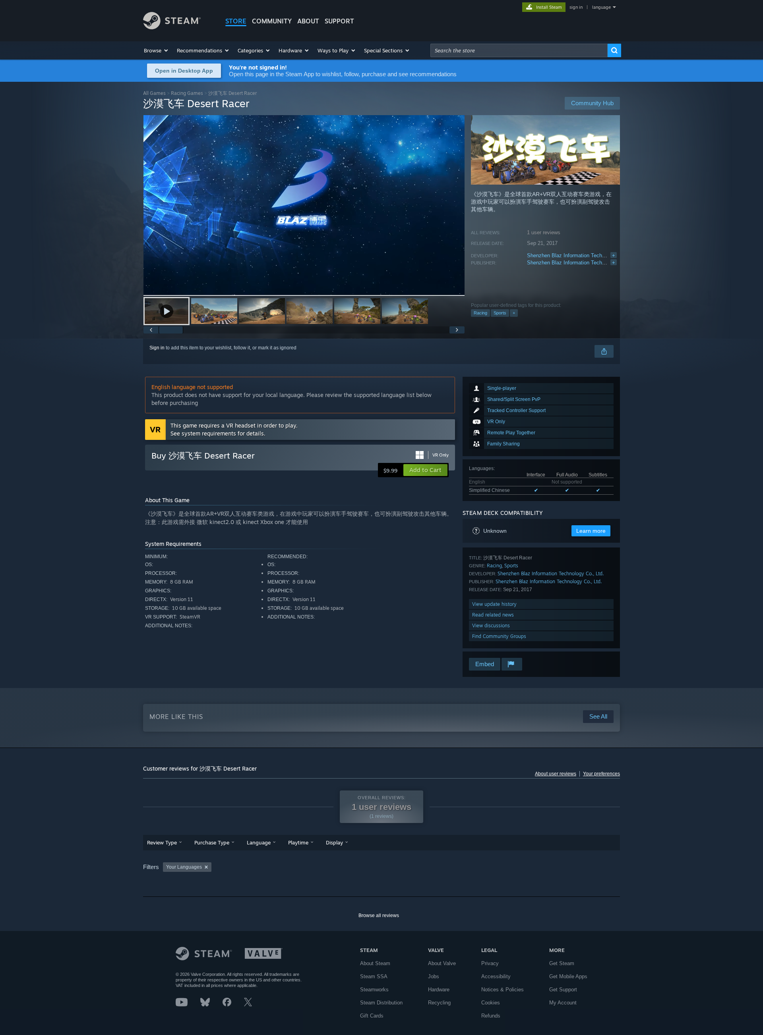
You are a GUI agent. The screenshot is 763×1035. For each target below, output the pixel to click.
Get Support (563, 990)
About (308, 21)
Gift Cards (371, 1016)
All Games (154, 93)
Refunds (490, 1016)
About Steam (375, 963)
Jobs (433, 976)
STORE (235, 21)
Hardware (438, 990)
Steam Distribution (381, 1003)
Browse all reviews (378, 915)
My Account (563, 1003)
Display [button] (334, 842)
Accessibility (496, 976)
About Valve (442, 963)
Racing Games (187, 93)
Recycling (439, 1003)
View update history (494, 604)
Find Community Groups (499, 636)
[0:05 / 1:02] (304, 205)
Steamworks (374, 990)
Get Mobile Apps (568, 976)
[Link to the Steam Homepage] (172, 27)
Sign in (157, 348)
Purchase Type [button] (211, 842)
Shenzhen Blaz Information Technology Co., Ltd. (583, 255)
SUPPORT (339, 21)
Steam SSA (373, 976)
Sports (500, 312)
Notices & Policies (502, 990)
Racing (480, 312)
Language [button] (259, 842)
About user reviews (555, 774)
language (601, 7)
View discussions (491, 625)
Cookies (490, 1003)
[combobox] (519, 50)
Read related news (493, 615)
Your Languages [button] (184, 867)
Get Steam (561, 963)
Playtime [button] (298, 842)
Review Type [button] (162, 842)
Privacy (490, 963)
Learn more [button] (591, 531)
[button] (156, 50)
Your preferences (601, 774)
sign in (576, 7)
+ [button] (514, 312)
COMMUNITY (272, 21)
